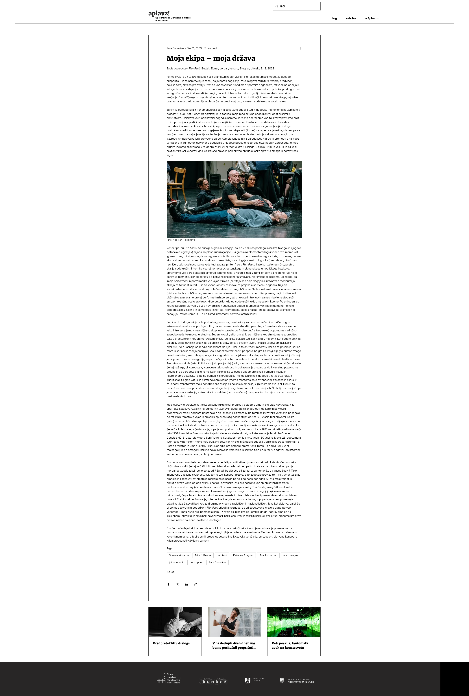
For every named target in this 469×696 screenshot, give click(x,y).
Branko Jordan (268, 555)
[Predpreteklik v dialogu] (175, 622)
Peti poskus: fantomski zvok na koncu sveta (290, 645)
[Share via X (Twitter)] (177, 584)
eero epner (196, 562)
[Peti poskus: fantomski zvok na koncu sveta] (293, 622)
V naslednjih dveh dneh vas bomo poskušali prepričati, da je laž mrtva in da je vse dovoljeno (234, 645)
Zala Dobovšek (217, 562)
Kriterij (171, 571)
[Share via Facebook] (168, 584)
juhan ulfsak (176, 562)
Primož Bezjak (203, 555)
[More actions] (300, 48)
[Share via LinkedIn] (186, 584)
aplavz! (159, 13)
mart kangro (290, 555)
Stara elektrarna (179, 555)
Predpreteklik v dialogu (171, 643)
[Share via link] (195, 584)
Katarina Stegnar (243, 555)
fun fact (222, 555)
